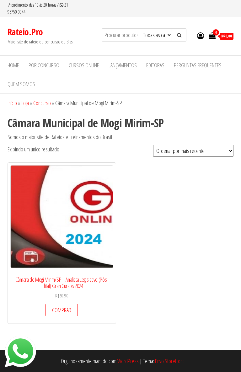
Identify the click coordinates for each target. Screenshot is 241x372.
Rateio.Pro (25, 32)
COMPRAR (61, 310)
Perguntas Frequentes (198, 65)
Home (13, 65)
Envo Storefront (169, 361)
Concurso (42, 103)
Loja (25, 103)
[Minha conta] (200, 35)
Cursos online (84, 65)
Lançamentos (123, 65)
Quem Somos (21, 84)
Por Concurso (44, 65)
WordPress (128, 361)
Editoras (155, 65)
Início (12, 103)
